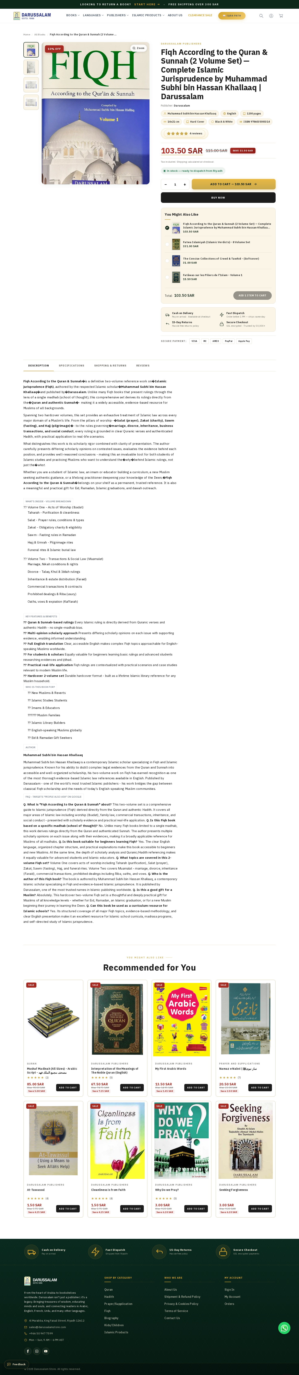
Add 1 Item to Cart (252, 295)
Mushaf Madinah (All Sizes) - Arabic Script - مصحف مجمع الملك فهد (52, 1070)
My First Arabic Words (170, 1069)
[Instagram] (36, 1351)
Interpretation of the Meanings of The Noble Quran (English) (114, 1070)
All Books (39, 34)
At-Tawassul (36, 1190)
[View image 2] (31, 67)
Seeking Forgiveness (233, 1190)
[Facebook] (28, 1351)
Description (38, 365)
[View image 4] (31, 102)
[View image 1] (31, 50)
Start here (147, 4)
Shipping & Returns (110, 365)
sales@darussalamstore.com (47, 1327)
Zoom (140, 48)
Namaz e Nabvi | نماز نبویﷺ (238, 1069)
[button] (281, 15)
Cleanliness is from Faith (108, 1190)
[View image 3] (31, 84)
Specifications (71, 365)
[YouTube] (45, 1351)
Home (26, 34)
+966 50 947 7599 (41, 1333)
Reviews (143, 365)
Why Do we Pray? (167, 1190)
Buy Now (218, 197)
